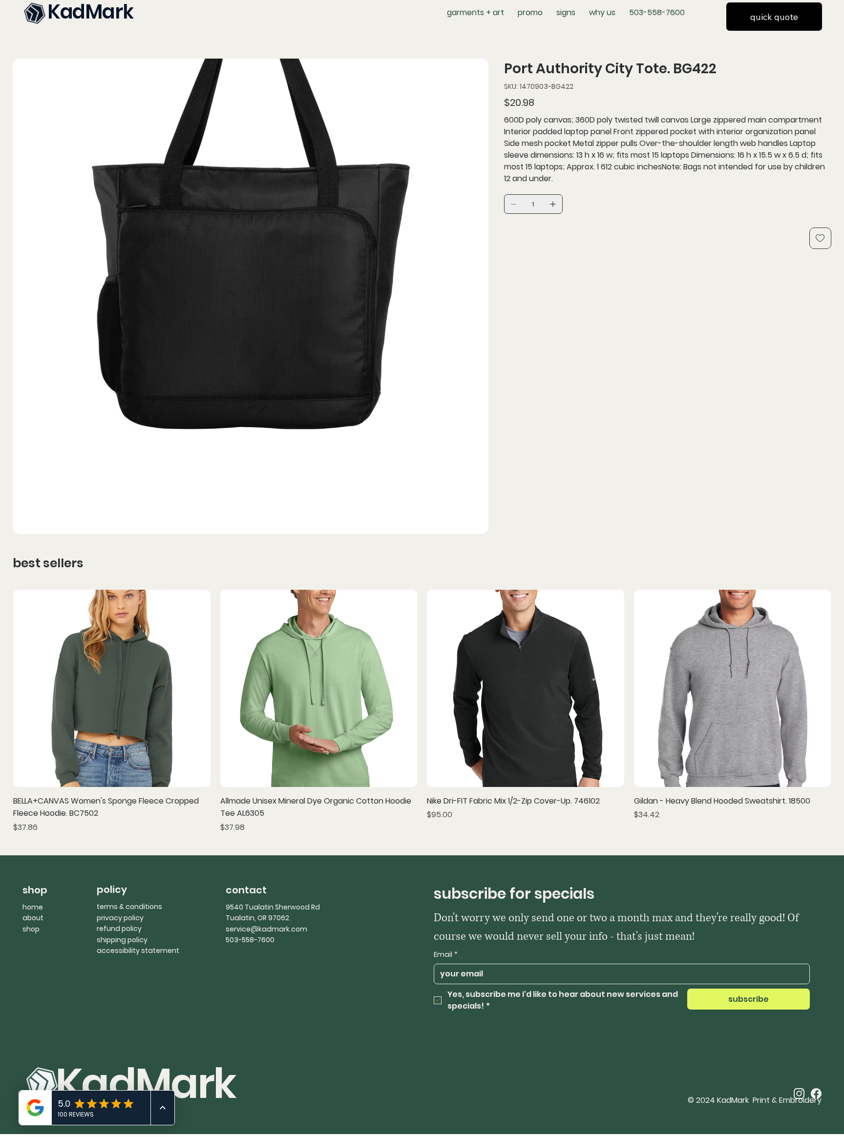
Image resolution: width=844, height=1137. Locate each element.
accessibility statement (138, 950)
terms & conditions (129, 906)
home (32, 907)
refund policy (119, 928)
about (32, 918)
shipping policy (122, 940)
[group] (422, 711)
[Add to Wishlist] (820, 238)
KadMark (146, 1083)
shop (31, 929)
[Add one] (553, 204)
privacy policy (120, 918)
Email (446, 954)
